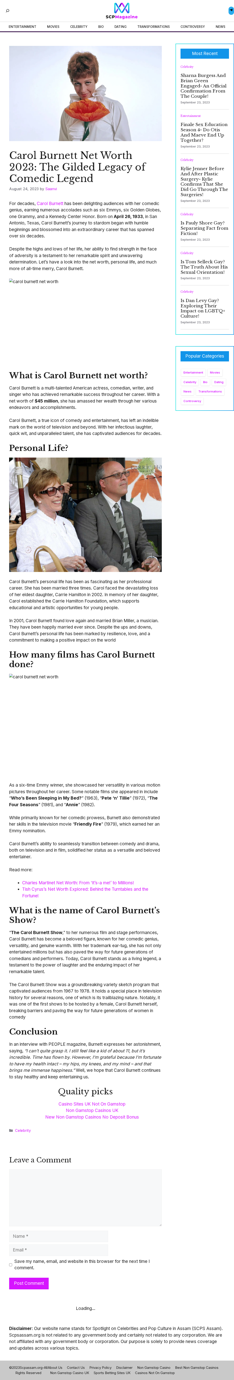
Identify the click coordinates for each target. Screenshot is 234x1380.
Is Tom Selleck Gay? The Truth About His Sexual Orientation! (204, 267)
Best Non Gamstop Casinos (196, 1367)
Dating (218, 382)
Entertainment (191, 116)
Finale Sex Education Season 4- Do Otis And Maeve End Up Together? (204, 132)
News (187, 391)
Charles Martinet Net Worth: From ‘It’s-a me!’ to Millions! (78, 882)
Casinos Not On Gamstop (155, 1373)
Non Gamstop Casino (153, 1367)
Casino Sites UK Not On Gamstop (91, 1104)
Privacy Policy (100, 1367)
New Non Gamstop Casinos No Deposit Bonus (92, 1117)
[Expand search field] (7, 10)
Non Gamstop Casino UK (69, 1373)
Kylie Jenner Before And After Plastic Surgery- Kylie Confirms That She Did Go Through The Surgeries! (204, 181)
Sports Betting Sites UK (112, 1373)
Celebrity (23, 1130)
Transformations (210, 391)
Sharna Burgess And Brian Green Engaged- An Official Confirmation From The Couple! (203, 86)
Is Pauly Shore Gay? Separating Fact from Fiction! (204, 228)
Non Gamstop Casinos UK (92, 1110)
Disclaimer (124, 1367)
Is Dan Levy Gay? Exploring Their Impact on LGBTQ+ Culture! (203, 308)
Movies (215, 372)
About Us (55, 1367)
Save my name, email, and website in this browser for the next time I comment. (82, 1265)
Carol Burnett (50, 203)
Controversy (192, 401)
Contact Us (76, 1367)
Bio (205, 382)
